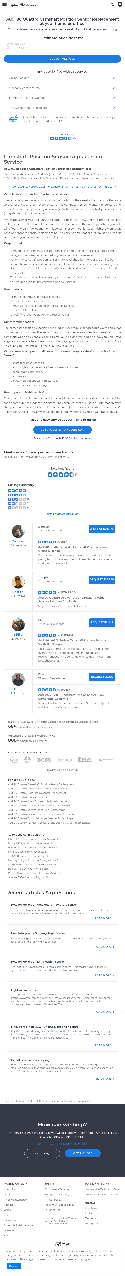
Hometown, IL (41, 856)
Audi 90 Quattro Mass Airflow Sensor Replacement (37, 792)
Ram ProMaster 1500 (20, 847)
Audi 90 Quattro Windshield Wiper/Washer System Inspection (43, 818)
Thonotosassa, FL (44, 843)
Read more (103, 918)
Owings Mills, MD (48, 864)
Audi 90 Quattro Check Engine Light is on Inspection (38, 801)
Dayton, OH (42, 877)
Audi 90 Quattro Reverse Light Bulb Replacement (36, 809)
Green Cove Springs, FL (46, 839)
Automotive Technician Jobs (102, 1189)
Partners (9, 1230)
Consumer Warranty (57, 1189)
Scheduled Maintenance (18, 1225)
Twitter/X (90, 1218)
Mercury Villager (17, 860)
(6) (74, 138)
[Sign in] (120, 4)
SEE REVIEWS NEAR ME (63, 514)
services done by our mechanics (34, 727)
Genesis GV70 (16, 877)
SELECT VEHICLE (62, 58)
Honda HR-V (15, 843)
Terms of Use (52, 1209)
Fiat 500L (13, 851)
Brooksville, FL (52, 847)
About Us (9, 1189)
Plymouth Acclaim (18, 873)
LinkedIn (90, 1213)
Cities (7, 1209)
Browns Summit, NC (53, 873)
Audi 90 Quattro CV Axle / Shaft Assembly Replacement (40, 805)
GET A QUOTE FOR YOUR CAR (62, 429)
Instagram (91, 1223)
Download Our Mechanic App (103, 1194)
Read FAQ (42, 1153)
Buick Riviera (15, 868)
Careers (8, 1204)
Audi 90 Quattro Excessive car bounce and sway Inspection (41, 814)
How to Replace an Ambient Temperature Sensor (44, 904)
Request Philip (102, 622)
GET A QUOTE (82, 1153)
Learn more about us (62, 770)
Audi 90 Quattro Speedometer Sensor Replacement (37, 788)
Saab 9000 (14, 856)
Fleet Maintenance (15, 1199)
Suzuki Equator (16, 864)
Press (7, 1194)
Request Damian (101, 529)
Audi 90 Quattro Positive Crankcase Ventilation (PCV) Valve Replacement (49, 822)
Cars (6, 1215)
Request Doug (102, 676)
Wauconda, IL (38, 851)
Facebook (91, 1208)
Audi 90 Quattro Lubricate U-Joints (28, 797)
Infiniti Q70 (14, 839)
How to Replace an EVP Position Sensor (37, 961)
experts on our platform (33, 740)
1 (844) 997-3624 (46, 1143)
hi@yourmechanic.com (74, 1143)
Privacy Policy (53, 1199)
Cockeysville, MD (49, 860)
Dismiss (13, 1266)
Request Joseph (102, 579)
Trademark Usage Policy (59, 1204)
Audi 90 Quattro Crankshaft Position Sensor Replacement (41, 784)
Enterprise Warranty (57, 1194)
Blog (6, 1235)
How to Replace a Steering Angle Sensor (38, 933)
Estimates (10, 1220)
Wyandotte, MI (43, 868)
